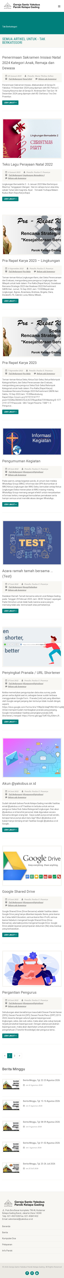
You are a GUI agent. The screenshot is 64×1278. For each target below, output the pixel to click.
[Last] (19, 1055)
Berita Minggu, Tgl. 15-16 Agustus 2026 (41, 1101)
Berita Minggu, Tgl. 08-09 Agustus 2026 (41, 1122)
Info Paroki (7, 1250)
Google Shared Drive (18, 891)
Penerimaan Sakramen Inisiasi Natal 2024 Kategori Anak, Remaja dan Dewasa (31, 62)
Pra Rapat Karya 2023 (19, 363)
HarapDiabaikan (30, 587)
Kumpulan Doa (9, 1238)
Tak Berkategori (15, 79)
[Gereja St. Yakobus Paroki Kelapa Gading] (21, 5)
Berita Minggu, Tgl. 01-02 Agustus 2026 (41, 1143)
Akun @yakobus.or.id (19, 783)
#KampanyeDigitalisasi (33, 472)
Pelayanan (7, 1244)
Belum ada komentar (47, 79)
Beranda (6, 1226)
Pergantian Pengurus (19, 992)
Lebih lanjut (9, 103)
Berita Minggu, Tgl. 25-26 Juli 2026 (39, 1164)
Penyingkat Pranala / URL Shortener (31, 673)
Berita (5, 1232)
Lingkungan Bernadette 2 (33, 175)
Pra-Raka (27, 271)
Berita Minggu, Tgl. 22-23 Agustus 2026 (41, 1080)
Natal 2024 (27, 79)
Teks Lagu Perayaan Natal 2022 (27, 164)
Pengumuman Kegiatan (21, 461)
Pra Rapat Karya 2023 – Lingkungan (31, 261)
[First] (4, 1055)
